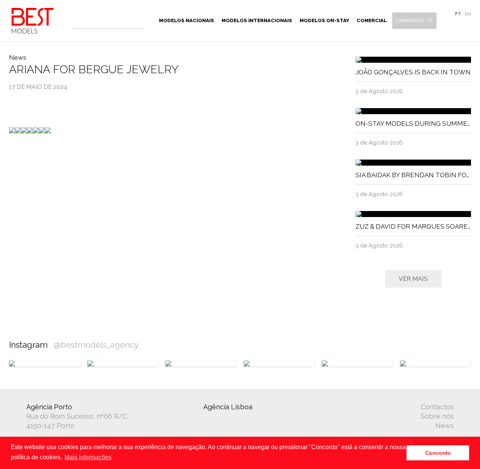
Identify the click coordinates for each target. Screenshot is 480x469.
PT (458, 14)
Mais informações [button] (87, 457)
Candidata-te (414, 20)
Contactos (437, 407)
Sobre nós (437, 416)
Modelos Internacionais (257, 20)
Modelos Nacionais (186, 20)
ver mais (413, 278)
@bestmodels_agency (96, 344)
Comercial (372, 20)
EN (468, 14)
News (444, 426)
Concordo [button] (438, 453)
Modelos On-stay (324, 20)
